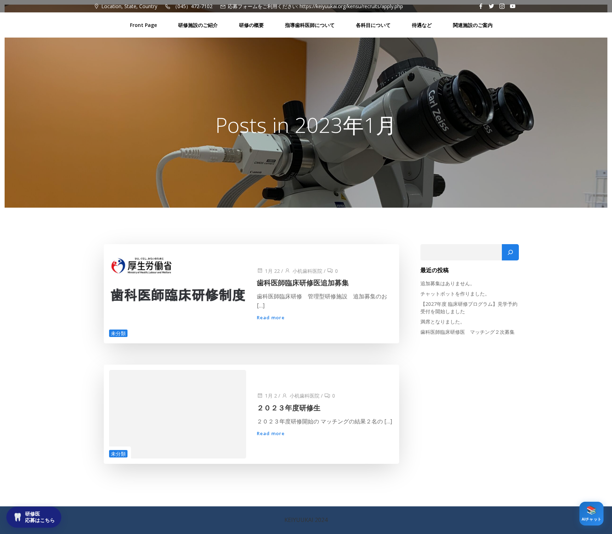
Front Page (143, 25)
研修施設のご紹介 (198, 25)
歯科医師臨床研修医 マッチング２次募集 (467, 331)
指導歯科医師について (310, 25)
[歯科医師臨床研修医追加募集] (177, 293)
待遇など (422, 25)
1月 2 (271, 395)
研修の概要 (251, 25)
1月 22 (272, 271)
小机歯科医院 (307, 271)
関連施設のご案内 (473, 25)
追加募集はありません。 (447, 283)
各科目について (373, 25)
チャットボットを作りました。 (455, 293)
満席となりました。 (442, 321)
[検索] (510, 252)
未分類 (118, 333)
